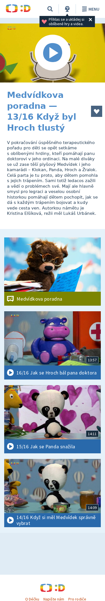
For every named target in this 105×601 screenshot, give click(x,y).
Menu (93, 9)
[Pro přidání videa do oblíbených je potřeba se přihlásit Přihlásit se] (96, 111)
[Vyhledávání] (50, 9)
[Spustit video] (52, 53)
